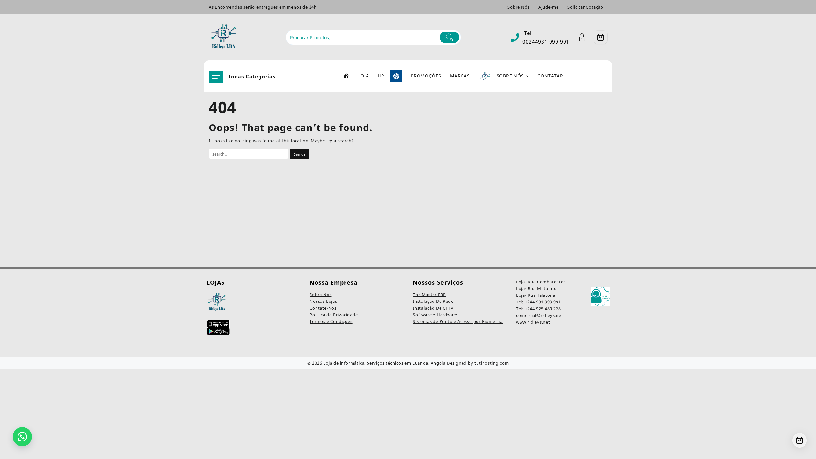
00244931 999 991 (545, 41)
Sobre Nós (321, 294)
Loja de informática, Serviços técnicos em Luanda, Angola (384, 363)
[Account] (585, 37)
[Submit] (449, 37)
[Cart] (600, 37)
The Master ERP (429, 294)
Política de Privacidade (334, 314)
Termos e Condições (331, 321)
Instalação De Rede (433, 301)
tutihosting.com (491, 363)
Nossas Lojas (323, 301)
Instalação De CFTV (433, 308)
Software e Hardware (435, 314)
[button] (22, 436)
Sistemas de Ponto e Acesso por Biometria (458, 321)
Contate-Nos (323, 308)
